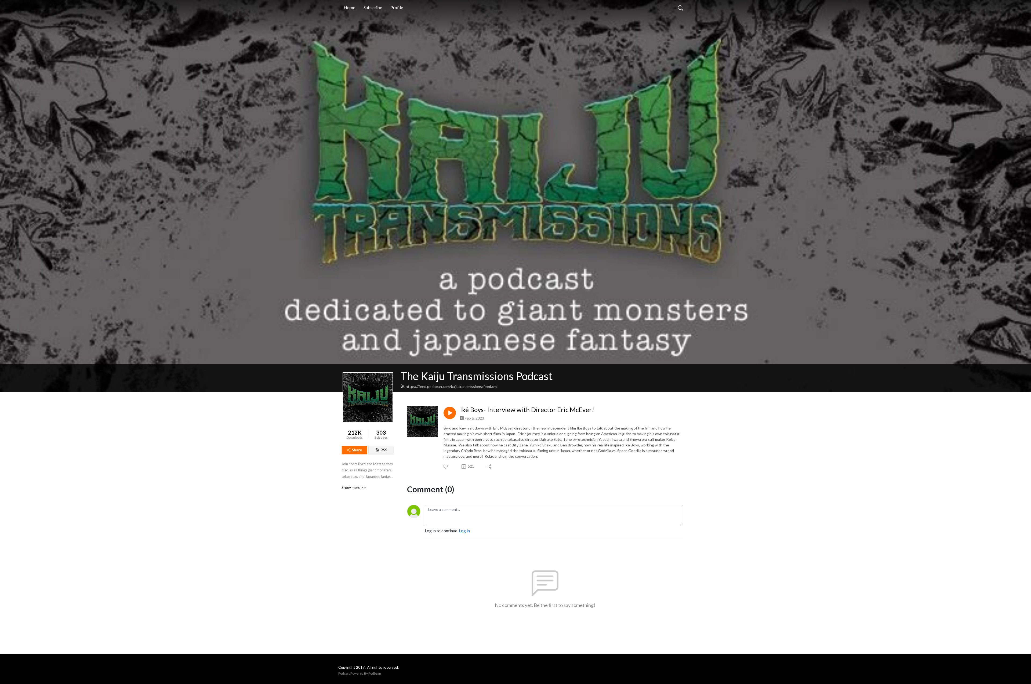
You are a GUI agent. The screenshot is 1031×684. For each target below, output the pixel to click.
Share (357, 449)
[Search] (680, 7)
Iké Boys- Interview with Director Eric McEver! (527, 409)
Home (349, 7)
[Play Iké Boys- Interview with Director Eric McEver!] (450, 413)
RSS (383, 449)
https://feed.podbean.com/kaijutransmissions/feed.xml (452, 386)
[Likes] (446, 467)
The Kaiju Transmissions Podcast (477, 376)
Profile (396, 7)
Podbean (374, 673)
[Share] (490, 466)
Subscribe (373, 7)
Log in (464, 530)
